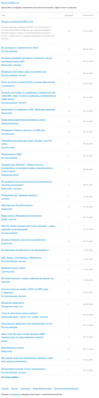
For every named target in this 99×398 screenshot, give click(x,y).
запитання (17, 65)
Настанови (25, 388)
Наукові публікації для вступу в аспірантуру (23, 239)
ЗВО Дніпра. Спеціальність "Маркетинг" (21, 257)
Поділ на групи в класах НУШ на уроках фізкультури (28, 82)
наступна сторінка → (11, 377)
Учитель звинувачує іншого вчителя (19, 313)
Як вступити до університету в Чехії (19, 47)
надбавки (35, 317)
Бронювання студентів (12, 347)
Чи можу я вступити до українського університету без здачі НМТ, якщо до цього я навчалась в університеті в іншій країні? (28, 95)
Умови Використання (42, 388)
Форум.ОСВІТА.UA (10, 3)
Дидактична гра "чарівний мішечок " (19, 195)
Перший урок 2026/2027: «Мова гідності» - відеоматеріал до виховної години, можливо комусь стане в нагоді (27, 167)
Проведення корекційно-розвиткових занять (23, 119)
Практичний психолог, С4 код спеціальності (23, 368)
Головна (5, 388)
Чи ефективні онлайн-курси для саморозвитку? (25, 250)
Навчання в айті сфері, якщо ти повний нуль (23, 71)
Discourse (16, 394)
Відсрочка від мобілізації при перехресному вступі (26, 323)
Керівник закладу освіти (13, 267)
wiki (21, 306)
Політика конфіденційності (66, 388)
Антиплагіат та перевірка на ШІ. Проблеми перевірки (28, 109)
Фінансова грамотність (12, 302)
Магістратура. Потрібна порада (16, 205)
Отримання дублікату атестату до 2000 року (23, 130)
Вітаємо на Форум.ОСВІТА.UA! (17, 21)
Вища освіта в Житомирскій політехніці (21, 215)
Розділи (14, 388)
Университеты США (11, 154)
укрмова (23, 317)
